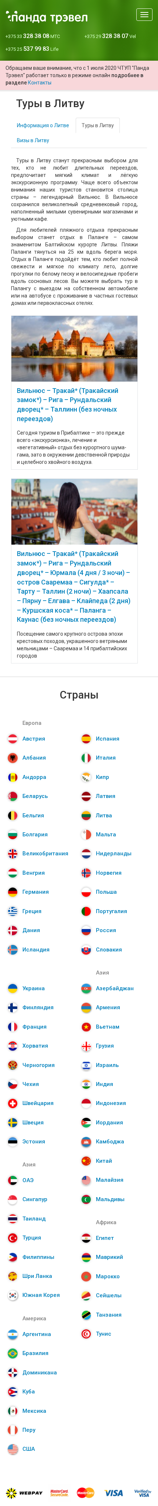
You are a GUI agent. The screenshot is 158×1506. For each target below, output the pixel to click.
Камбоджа (110, 1141)
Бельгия (33, 815)
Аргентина (36, 1334)
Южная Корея (41, 1295)
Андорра (34, 777)
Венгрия (33, 873)
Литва (104, 815)
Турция (31, 1237)
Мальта (106, 834)
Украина (33, 988)
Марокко (108, 1276)
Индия (104, 1084)
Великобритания (45, 853)
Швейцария (38, 1103)
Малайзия (109, 1180)
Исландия (36, 949)
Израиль (107, 1065)
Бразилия (35, 1353)
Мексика (34, 1411)
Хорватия (35, 1046)
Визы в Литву (33, 140)
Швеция (33, 1122)
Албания (34, 757)
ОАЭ (27, 1180)
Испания (107, 738)
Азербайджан (115, 988)
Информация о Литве (43, 125)
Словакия (109, 949)
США (28, 1449)
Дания (31, 930)
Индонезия (111, 1103)
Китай (104, 1161)
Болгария (35, 834)
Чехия (30, 1084)
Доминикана (39, 1372)
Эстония (33, 1141)
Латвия (105, 796)
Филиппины (38, 1257)
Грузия (105, 1046)
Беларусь (35, 796)
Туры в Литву (98, 125)
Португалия (111, 911)
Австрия (33, 738)
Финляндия (38, 1007)
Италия (106, 757)
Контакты (39, 83)
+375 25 (32, 49)
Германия (35, 892)
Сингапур (34, 1199)
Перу (28, 1430)
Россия (106, 930)
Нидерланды (114, 853)
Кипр (102, 777)
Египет (105, 1238)
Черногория (38, 1065)
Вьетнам (107, 1026)
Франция (34, 1026)
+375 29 (110, 36)
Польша (106, 892)
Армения (108, 1007)
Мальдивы (110, 1199)
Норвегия (109, 873)
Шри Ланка (37, 1276)
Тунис (103, 1334)
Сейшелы (109, 1295)
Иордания (109, 1122)
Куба (28, 1391)
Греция (32, 911)
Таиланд (34, 1218)
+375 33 (33, 36)
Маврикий (109, 1257)
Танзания (109, 1315)
